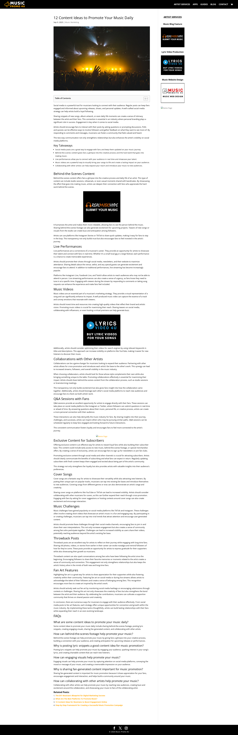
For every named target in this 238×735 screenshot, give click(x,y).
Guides (204, 4)
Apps (195, 4)
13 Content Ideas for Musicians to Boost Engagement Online (81, 702)
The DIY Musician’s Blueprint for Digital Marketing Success (80, 695)
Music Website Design (172, 79)
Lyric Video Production (173, 52)
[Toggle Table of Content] (144, 99)
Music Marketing (72, 22)
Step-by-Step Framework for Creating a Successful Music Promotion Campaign (89, 705)
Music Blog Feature (172, 24)
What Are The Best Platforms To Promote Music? (76, 699)
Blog (213, 4)
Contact (223, 4)
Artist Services (182, 4)
